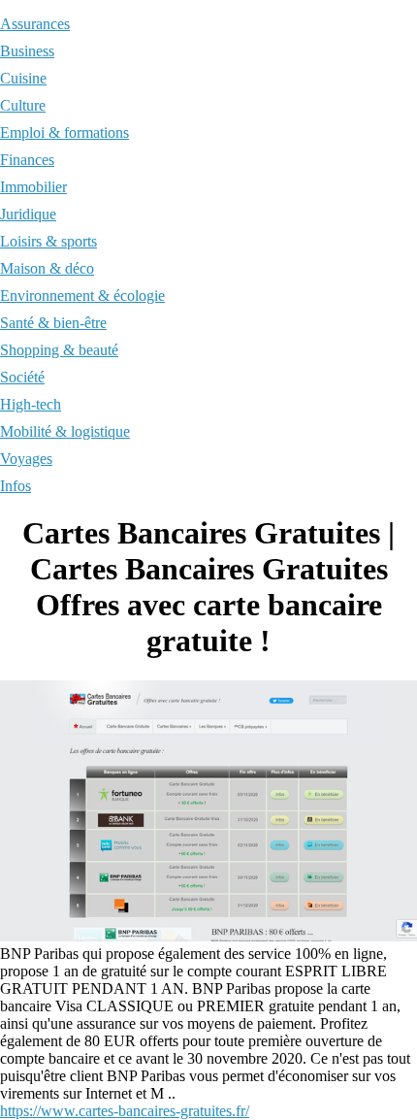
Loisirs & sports (48, 241)
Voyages (26, 458)
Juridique (28, 214)
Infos (15, 486)
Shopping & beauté (59, 350)
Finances (27, 159)
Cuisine (23, 78)
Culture (23, 105)
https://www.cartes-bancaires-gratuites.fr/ (124, 1111)
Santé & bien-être (53, 322)
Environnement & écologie (82, 295)
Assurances (35, 24)
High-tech (30, 404)
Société (22, 377)
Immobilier (33, 187)
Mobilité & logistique (65, 431)
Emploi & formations (64, 132)
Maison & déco (47, 268)
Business (27, 51)
